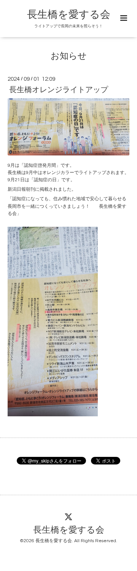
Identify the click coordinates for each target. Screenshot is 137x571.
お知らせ (69, 56)
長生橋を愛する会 (68, 14)
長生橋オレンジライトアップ (58, 90)
